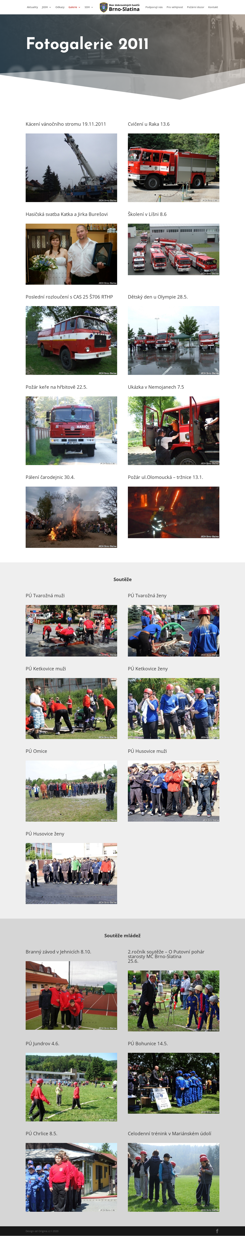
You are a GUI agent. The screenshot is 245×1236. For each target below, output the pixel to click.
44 (66, 190)
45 (69, 190)
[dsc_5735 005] (173, 1030)
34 (35, 190)
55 (99, 190)
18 (78, 186)
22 (90, 186)
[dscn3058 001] (173, 274)
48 (78, 190)
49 (81, 190)
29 (111, 186)
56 (102, 190)
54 (96, 190)
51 (87, 190)
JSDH (45, 7)
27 (105, 186)
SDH (87, 7)
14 (66, 186)
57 (105, 190)
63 (66, 194)
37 (44, 190)
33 (32, 190)
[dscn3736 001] (173, 655)
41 (56, 190)
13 (62, 186)
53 (93, 190)
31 (26, 190)
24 (96, 186)
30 (114, 186)
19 (81, 186)
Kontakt (213, 7)
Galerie (73, 7)
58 (108, 190)
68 (82, 194)
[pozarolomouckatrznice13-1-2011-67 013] (173, 537)
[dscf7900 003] (173, 464)
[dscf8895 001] (71, 201)
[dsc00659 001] (173, 201)
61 (60, 194)
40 (53, 190)
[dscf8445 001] (71, 464)
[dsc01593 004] (71, 738)
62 (63, 194)
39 (50, 190)
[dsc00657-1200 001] (71, 547)
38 (47, 190)
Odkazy (60, 7)
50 (84, 190)
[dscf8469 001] (173, 374)
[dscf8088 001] (71, 1210)
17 (75, 186)
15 (69, 186)
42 (59, 190)
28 (108, 186)
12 (59, 186)
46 (72, 190)
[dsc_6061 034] (173, 1112)
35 (38, 190)
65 (73, 194)
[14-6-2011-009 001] (71, 1120)
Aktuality (32, 7)
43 (62, 190)
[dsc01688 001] (173, 738)
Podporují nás (154, 7)
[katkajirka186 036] (71, 283)
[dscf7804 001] (173, 1210)
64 (69, 194)
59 (111, 190)
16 (72, 186)
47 (75, 190)
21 (87, 186)
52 (90, 190)
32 (29, 190)
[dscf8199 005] (71, 374)
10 (53, 186)
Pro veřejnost (175, 7)
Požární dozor (195, 7)
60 (114, 190)
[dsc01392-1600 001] (71, 820)
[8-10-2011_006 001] (71, 1029)
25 (99, 186)
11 (56, 186)
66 (76, 194)
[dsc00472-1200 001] (173, 820)
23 (93, 186)
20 (84, 186)
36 (41, 190)
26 (102, 186)
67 (79, 194)
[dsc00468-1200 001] (71, 903)
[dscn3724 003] (71, 655)
